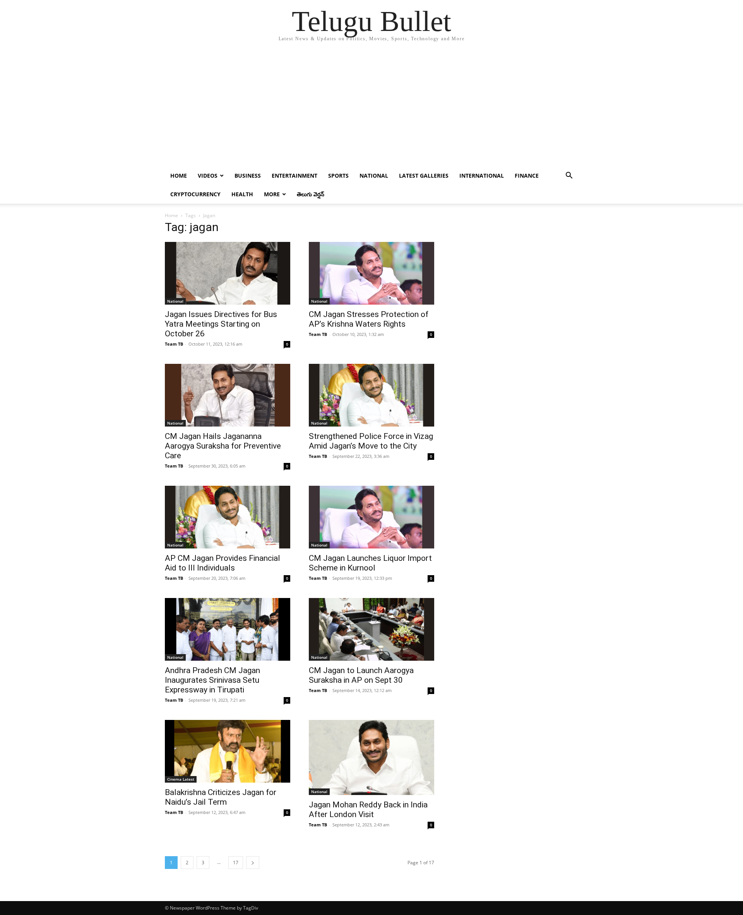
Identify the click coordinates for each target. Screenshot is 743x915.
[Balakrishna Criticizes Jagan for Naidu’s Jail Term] (227, 751)
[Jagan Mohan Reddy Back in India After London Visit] (371, 757)
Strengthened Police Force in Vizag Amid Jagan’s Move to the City (371, 441)
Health (242, 194)
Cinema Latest (180, 779)
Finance (527, 175)
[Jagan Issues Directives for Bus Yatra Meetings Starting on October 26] (227, 273)
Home (178, 175)
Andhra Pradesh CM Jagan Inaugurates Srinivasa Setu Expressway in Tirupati (212, 680)
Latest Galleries (424, 175)
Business (248, 175)
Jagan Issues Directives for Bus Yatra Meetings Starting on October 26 (221, 324)
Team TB (174, 344)
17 (235, 862)
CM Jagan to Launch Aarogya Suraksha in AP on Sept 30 (361, 675)
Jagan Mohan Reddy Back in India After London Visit (368, 809)
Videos (207, 175)
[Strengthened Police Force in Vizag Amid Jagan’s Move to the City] (371, 395)
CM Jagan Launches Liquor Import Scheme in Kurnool (370, 562)
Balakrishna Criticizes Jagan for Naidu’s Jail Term (220, 797)
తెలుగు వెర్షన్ (310, 194)
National (374, 175)
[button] (569, 176)
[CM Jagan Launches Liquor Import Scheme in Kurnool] (371, 517)
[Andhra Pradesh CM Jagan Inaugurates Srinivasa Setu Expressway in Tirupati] (227, 629)
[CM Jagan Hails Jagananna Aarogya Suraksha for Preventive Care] (227, 395)
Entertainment (294, 175)
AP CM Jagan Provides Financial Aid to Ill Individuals (222, 562)
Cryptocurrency (195, 194)
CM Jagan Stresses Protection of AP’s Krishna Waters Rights (368, 319)
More (272, 194)
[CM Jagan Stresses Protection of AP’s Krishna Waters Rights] (371, 273)
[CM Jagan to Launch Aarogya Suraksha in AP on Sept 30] (371, 629)
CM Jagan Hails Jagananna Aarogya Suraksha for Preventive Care (223, 446)
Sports (338, 175)
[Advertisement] (371, 108)
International (481, 175)
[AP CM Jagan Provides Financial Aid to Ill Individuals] (227, 517)
